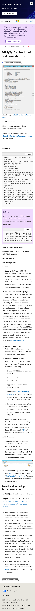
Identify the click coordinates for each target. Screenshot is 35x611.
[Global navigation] (2, 21)
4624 (24, 430)
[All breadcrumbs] (3, 46)
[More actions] (31, 46)
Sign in (31, 21)
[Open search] (26, 21)
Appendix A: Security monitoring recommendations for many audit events (15, 504)
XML (9, 473)
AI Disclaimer (6, 600)
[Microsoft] (17, 21)
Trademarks (5, 608)
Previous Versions (18, 600)
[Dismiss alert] (31, 3)
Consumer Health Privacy (10, 605)
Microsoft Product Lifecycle (14, 31)
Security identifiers (17, 340)
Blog (27, 600)
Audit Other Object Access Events (15, 47)
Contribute (5, 603)
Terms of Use (26, 605)
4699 (7, 569)
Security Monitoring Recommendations (17, 136)
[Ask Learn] (28, 46)
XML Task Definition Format (16, 476)
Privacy (13, 603)
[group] (17, 181)
